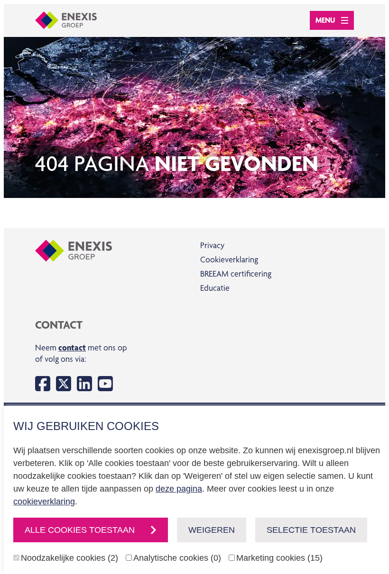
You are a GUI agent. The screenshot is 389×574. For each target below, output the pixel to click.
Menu (325, 20)
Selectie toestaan (311, 530)
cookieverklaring (44, 501)
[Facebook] (42, 383)
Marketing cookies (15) (279, 558)
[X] (63, 383)
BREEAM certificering (235, 273)
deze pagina (179, 488)
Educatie (215, 288)
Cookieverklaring (229, 259)
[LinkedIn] (84, 383)
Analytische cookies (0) (177, 558)
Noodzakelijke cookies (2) (69, 558)
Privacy (212, 245)
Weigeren (211, 530)
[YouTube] (105, 383)
